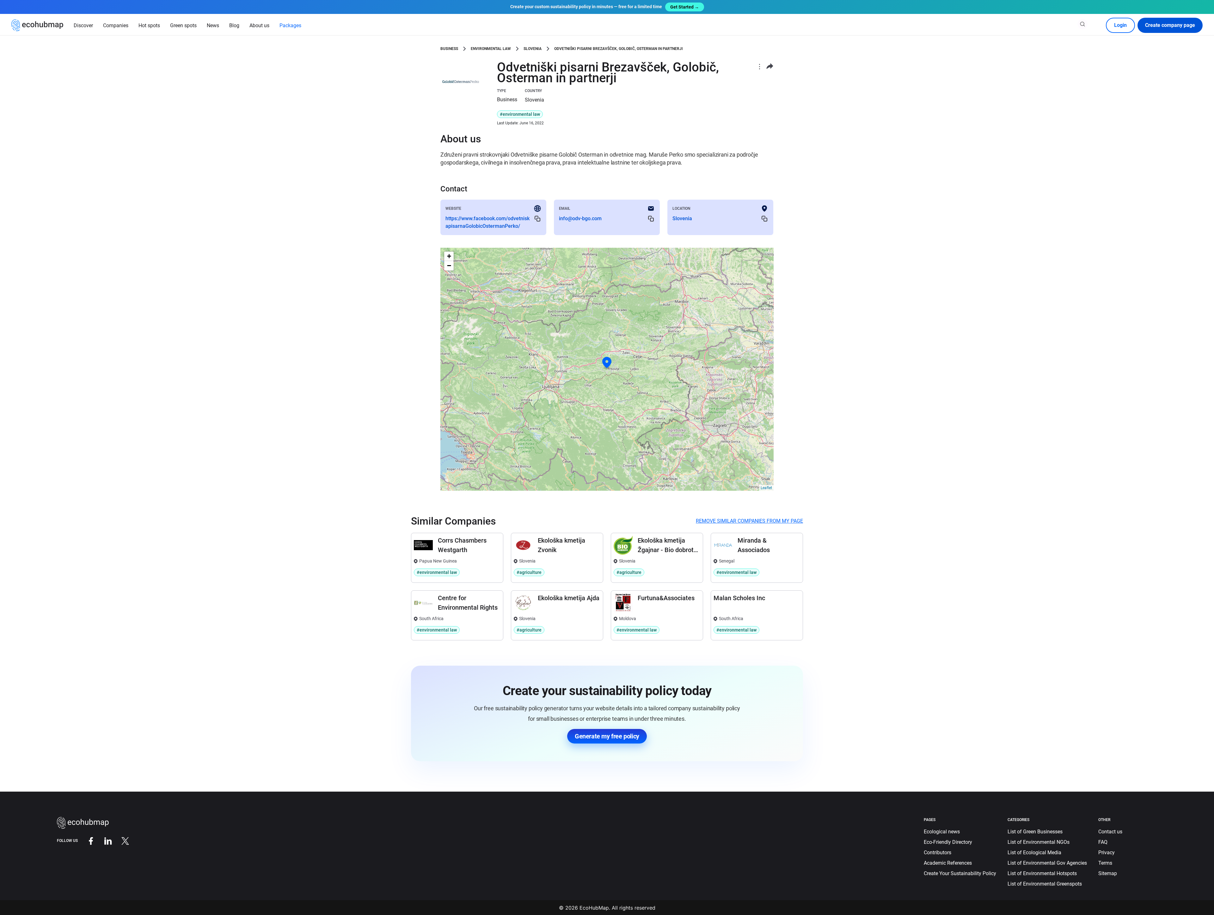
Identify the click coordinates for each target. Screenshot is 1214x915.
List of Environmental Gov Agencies (1047, 863)
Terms (1105, 863)
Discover (83, 25)
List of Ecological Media (1034, 853)
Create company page (1170, 25)
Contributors (937, 853)
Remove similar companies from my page (749, 521)
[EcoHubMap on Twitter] (120, 840)
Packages (290, 25)
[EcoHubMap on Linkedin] (103, 840)
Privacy (1106, 853)
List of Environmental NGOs (1039, 842)
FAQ (1102, 842)
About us (259, 25)
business (449, 49)
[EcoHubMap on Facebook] (86, 840)
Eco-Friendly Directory (948, 842)
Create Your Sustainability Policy (960, 873)
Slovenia (533, 49)
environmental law (491, 49)
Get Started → (684, 6)
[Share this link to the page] (770, 66)
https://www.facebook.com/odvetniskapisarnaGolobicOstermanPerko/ (487, 222)
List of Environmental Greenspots (1045, 884)
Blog (234, 25)
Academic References (948, 863)
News (213, 25)
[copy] (537, 219)
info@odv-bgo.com (580, 218)
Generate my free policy (607, 736)
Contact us (1110, 832)
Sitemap (1107, 873)
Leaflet (766, 488)
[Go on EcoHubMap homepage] (37, 25)
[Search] (1082, 24)
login (1120, 25)
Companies (115, 25)
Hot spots (149, 25)
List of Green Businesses (1035, 832)
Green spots (183, 25)
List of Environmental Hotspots (1042, 873)
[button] (607, 362)
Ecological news (942, 832)
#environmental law (520, 114)
